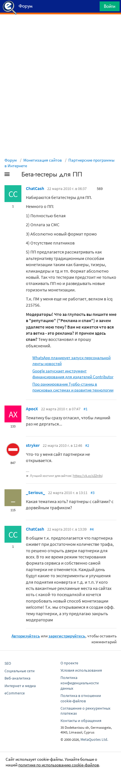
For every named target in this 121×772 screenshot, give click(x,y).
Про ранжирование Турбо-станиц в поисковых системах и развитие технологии (72, 387)
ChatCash (35, 188)
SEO (8, 663)
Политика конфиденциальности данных (79, 683)
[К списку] (16, 175)
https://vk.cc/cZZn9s (87, 476)
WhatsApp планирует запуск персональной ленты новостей (71, 360)
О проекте (69, 662)
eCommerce (15, 693)
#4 (92, 529)
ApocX (32, 408)
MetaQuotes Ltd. (94, 739)
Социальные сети (20, 670)
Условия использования (81, 670)
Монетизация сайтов (42, 160)
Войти (109, 6)
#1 (86, 408)
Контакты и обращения (80, 720)
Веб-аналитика (17, 678)
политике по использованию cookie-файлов (58, 765)
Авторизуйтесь (26, 636)
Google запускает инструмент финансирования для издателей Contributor (72, 373)
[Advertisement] (60, 28)
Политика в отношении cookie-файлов (80, 698)
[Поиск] (93, 8)
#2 (87, 445)
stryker (33, 445)
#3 (93, 492)
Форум (11, 160)
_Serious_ (35, 492)
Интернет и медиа (20, 685)
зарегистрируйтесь (66, 636)
